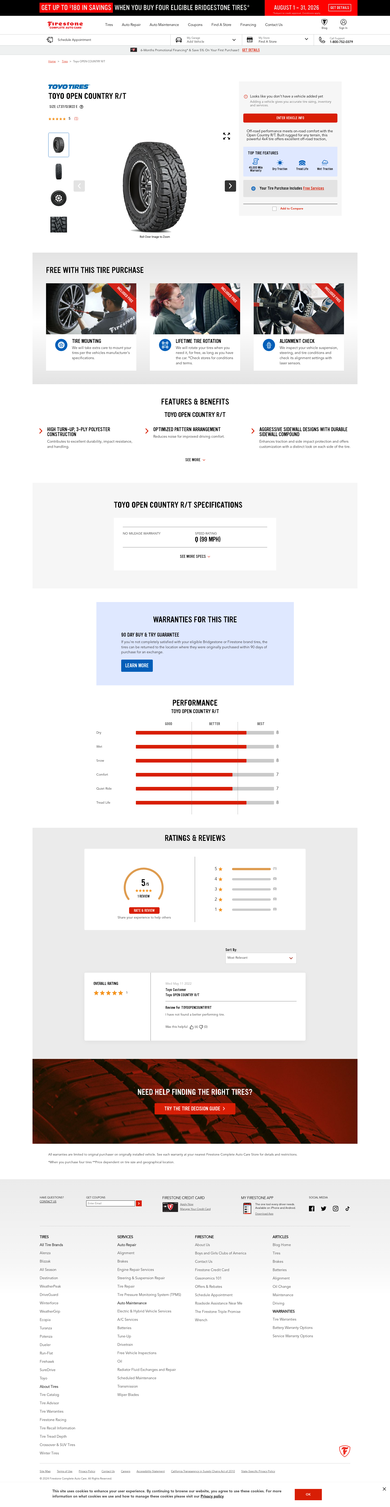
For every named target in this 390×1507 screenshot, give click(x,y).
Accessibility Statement (151, 1471)
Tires (65, 61)
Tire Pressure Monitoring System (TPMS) (149, 1295)
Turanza (46, 1328)
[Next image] (230, 186)
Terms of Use (64, 1471)
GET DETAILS (251, 50)
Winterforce (49, 1303)
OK (308, 1494)
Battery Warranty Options (293, 1328)
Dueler (45, 1345)
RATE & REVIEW (144, 910)
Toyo (43, 1378)
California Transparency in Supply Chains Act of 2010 (203, 1471)
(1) (76, 119)
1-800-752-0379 (341, 42)
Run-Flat (46, 1353)
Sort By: (231, 949)
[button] (109, 25)
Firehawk (47, 1362)
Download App (264, 1214)
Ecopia (45, 1320)
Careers (125, 1471)
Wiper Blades (128, 1395)
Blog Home (282, 1245)
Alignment (125, 1253)
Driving (278, 1303)
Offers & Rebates (208, 1287)
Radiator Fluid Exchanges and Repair (146, 1370)
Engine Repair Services (135, 1270)
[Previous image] (79, 186)
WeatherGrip (50, 1312)
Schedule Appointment (213, 1295)
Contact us (48, 1201)
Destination (49, 1278)
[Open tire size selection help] (81, 107)
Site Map (45, 1471)
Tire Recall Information (57, 1428)
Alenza (45, 1253)
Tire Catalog (49, 1395)
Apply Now (186, 1204)
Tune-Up (124, 1336)
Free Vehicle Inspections (136, 1353)
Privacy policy (212, 1496)
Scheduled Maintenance (136, 1378)
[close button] (384, 1489)
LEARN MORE (137, 665)
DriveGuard (49, 1295)
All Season (48, 1270)
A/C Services (127, 1320)
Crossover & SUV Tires (57, 1445)
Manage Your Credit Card (195, 1209)
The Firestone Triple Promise (218, 1312)
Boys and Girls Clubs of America (220, 1253)
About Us (202, 1245)
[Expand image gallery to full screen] (150, 136)
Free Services (313, 188)
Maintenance (283, 1295)
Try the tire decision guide (192, 1108)
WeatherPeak (50, 1286)
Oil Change (282, 1287)
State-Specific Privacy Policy (258, 1471)
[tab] (58, 145)
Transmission (127, 1386)
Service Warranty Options (293, 1336)
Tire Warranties (51, 1412)
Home (52, 61)
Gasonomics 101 (208, 1278)
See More (192, 460)
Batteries (124, 1328)
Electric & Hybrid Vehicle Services (144, 1311)
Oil (119, 1361)
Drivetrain (125, 1345)
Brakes (122, 1261)
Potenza (46, 1337)
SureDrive (48, 1370)
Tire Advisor (49, 1403)
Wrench (201, 1320)
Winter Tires (49, 1453)
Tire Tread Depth (53, 1437)
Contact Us (203, 1262)
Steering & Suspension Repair (141, 1278)
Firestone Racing (53, 1420)
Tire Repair (126, 1286)
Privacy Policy (87, 1471)
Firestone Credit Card (212, 1270)
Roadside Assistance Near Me (218, 1303)
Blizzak (45, 1261)
